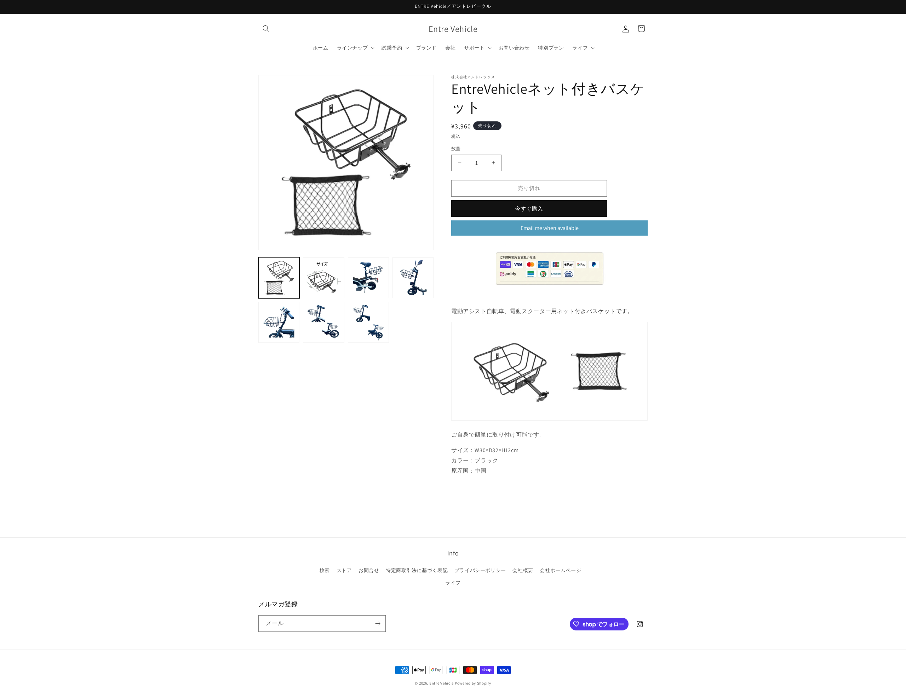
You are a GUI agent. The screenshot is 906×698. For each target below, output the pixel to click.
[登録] (377, 623)
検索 (325, 570)
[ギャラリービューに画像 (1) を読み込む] (278, 277)
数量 (456, 149)
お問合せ (369, 570)
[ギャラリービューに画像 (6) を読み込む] (323, 322)
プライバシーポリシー (480, 570)
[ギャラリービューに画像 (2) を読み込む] (323, 277)
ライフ (453, 582)
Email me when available (550, 228)
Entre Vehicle (441, 683)
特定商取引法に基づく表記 (417, 570)
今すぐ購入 (529, 208)
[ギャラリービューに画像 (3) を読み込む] (368, 277)
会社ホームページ (560, 570)
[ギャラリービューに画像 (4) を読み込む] (413, 277)
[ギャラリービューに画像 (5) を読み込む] (278, 322)
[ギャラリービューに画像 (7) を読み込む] (368, 322)
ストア (344, 570)
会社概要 (522, 570)
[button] (266, 28)
